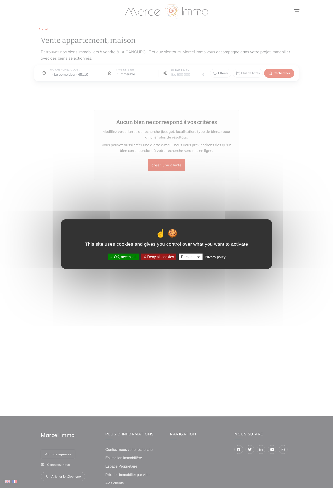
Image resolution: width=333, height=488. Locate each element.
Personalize (190, 257)
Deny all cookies (160, 257)
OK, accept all (124, 257)
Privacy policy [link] (215, 257)
